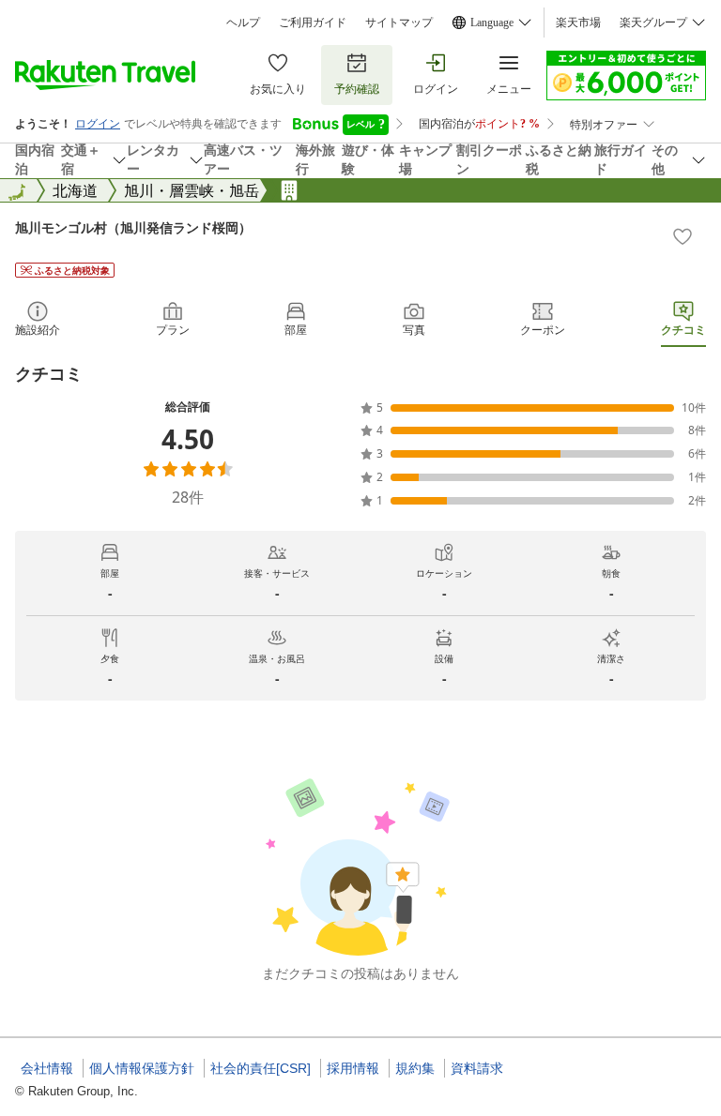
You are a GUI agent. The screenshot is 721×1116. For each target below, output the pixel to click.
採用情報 (353, 1068)
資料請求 (477, 1068)
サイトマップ (399, 22)
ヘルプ (243, 22)
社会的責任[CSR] (260, 1068)
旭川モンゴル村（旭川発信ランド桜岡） (133, 227)
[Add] (682, 236)
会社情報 (47, 1068)
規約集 (415, 1068)
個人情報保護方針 (141, 1068)
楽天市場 (578, 22)
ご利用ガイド (312, 22)
